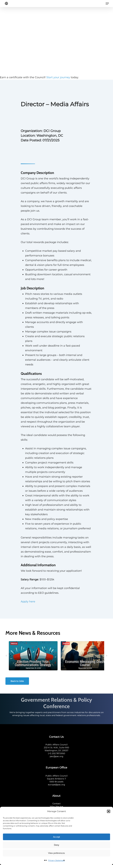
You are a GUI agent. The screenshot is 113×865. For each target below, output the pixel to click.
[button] (108, 811)
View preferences (56, 853)
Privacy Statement (56, 860)
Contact (56, 803)
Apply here (28, 601)
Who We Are (56, 806)
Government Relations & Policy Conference (56, 702)
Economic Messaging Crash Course (84, 663)
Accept (56, 837)
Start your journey (58, 77)
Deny (56, 845)
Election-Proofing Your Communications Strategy (33, 663)
